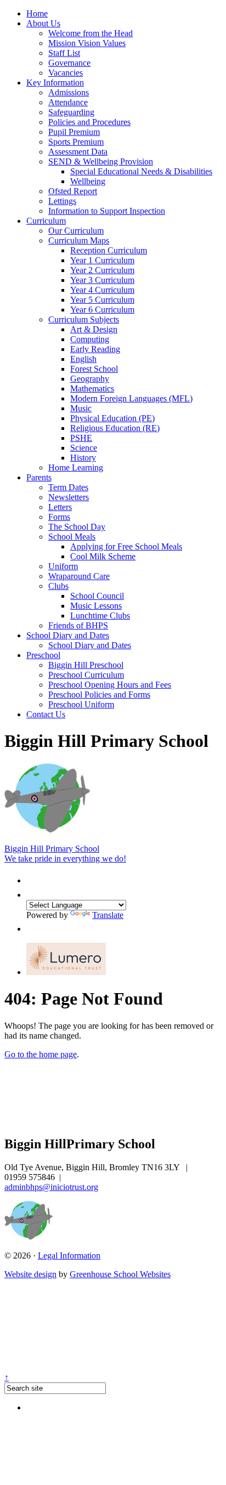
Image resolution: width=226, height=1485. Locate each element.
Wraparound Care (79, 576)
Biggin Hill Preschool (85, 665)
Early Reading (95, 349)
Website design (30, 1274)
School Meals (71, 536)
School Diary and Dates (67, 635)
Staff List (64, 53)
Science (83, 447)
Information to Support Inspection (106, 211)
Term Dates (68, 487)
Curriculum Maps (78, 240)
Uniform (63, 566)
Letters (60, 507)
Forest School (94, 368)
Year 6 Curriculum (102, 309)
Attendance (68, 102)
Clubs (58, 586)
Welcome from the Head (90, 33)
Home (37, 13)
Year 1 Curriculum (102, 260)
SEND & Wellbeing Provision (100, 161)
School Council (97, 595)
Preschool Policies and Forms (99, 694)
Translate (107, 915)
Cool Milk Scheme (102, 556)
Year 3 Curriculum (102, 280)
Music (81, 408)
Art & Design (93, 329)
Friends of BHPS (78, 625)
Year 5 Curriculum (102, 299)
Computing (89, 339)
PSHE (81, 438)
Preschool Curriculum (86, 674)
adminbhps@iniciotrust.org (51, 1187)
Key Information (55, 82)
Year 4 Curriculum (102, 289)
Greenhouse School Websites (120, 1274)
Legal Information (69, 1255)
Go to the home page (40, 1054)
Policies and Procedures (89, 122)
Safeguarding (71, 112)
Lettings (62, 201)
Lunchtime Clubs (100, 615)
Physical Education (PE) (112, 418)
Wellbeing (87, 181)
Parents (39, 477)
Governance (69, 62)
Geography (89, 378)
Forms (59, 517)
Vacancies (65, 72)
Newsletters (68, 497)
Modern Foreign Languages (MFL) (131, 398)
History (83, 457)
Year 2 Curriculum (102, 270)
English (83, 359)
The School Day (76, 526)
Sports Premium (76, 141)
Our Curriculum (76, 230)
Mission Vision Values (87, 43)
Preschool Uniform (81, 704)
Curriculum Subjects (83, 319)
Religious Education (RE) (115, 428)
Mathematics (92, 388)
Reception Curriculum (108, 250)
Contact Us (45, 714)
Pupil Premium (74, 132)
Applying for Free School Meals (126, 546)
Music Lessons (96, 605)
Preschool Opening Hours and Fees (109, 684)
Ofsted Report (72, 191)
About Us (43, 23)
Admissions (68, 92)
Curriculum (46, 220)
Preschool (43, 655)
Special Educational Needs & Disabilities (141, 171)
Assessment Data (78, 151)
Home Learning (75, 467)
